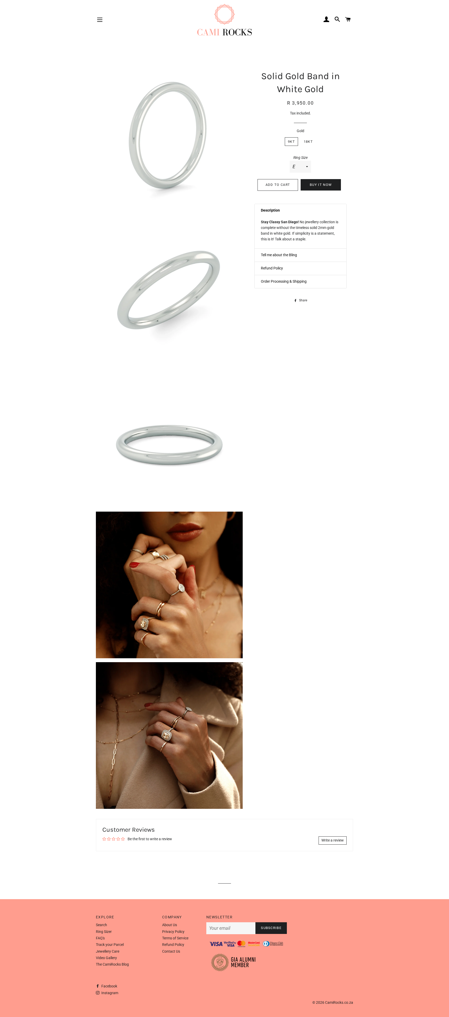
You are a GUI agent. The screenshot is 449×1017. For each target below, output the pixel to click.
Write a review (332, 840)
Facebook (109, 986)
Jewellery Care (107, 951)
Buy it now (321, 185)
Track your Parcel (110, 945)
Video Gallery (106, 958)
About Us (169, 925)
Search (101, 925)
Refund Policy (173, 945)
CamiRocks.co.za (339, 1002)
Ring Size (300, 157)
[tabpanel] (300, 232)
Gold (300, 131)
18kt (308, 142)
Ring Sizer (104, 932)
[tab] (300, 210)
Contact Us (171, 951)
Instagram (109, 993)
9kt (291, 142)
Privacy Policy (173, 932)
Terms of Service (175, 938)
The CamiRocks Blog (112, 964)
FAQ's (100, 938)
